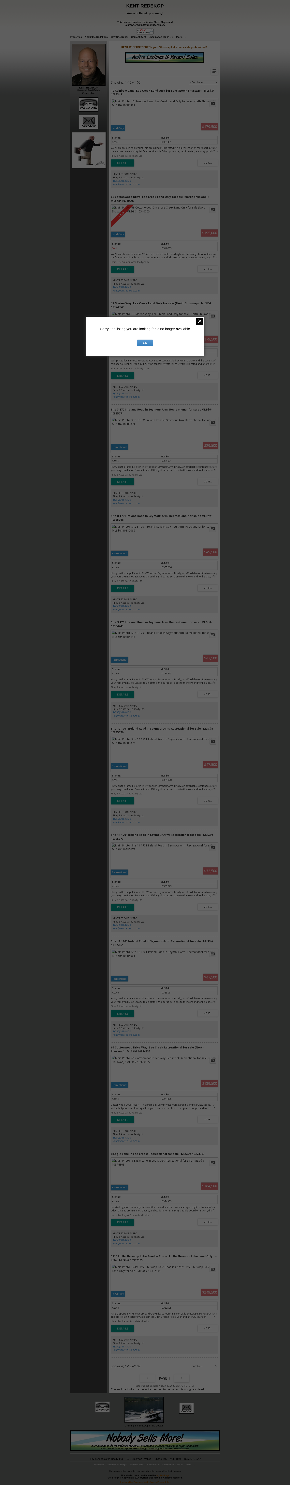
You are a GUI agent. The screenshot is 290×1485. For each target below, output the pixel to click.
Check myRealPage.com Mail (134, 1482)
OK (145, 342)
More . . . (180, 37)
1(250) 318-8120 (122, 180)
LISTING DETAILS (122, 163)
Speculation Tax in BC (161, 37)
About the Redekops (96, 37)
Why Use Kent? (119, 37)
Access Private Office (160, 1482)
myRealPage (162, 1475)
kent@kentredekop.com (126, 184)
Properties (76, 37)
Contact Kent (138, 37)
